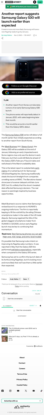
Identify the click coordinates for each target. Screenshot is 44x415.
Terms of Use (22, 374)
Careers (22, 368)
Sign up (39, 290)
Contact (22, 363)
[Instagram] (10, 391)
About (22, 357)
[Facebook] (3, 391)
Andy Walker (7, 35)
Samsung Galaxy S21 (13, 274)
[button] (22, 2)
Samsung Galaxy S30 (14, 135)
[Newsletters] (34, 391)
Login (40, 2)
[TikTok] (41, 391)
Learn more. (37, 10)
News (3, 271)
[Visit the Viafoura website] (38, 346)
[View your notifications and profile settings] (40, 306)
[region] (22, 319)
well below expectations (21, 250)
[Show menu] (2, 2)
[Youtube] (18, 391)
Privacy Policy (22, 379)
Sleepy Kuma (26, 146)
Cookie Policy (22, 385)
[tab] (7, 305)
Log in (34, 290)
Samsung (4, 274)
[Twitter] (26, 391)
